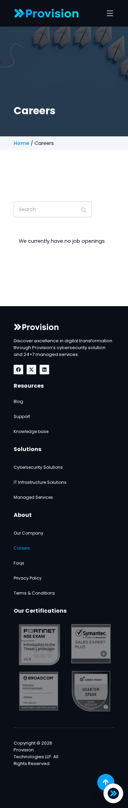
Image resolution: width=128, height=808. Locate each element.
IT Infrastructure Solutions (40, 482)
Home (21, 143)
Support (22, 416)
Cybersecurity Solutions (38, 467)
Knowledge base (31, 431)
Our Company (28, 533)
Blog (18, 401)
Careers (22, 548)
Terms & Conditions (34, 593)
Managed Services (33, 497)
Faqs (19, 563)
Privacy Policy (28, 578)
